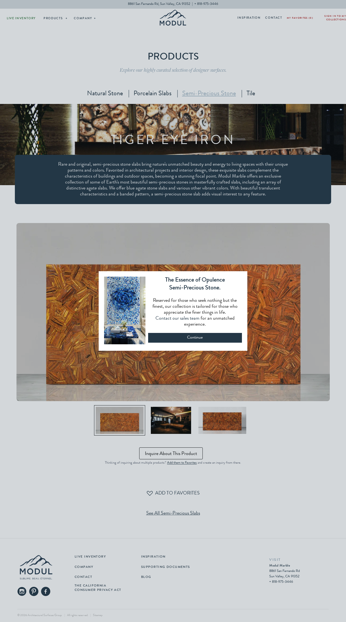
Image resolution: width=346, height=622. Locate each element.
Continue (195, 338)
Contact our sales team (177, 318)
